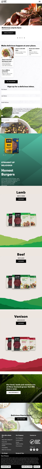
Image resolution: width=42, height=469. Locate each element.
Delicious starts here (11, 28)
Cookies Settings (5, 466)
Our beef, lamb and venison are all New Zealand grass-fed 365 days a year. (20, 387)
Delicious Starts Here (21, 415)
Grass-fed (4, 441)
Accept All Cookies (27, 466)
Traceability (5, 447)
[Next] (24, 38)
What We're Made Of (7, 439)
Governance (19, 446)
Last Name (4, 96)
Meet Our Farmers (6, 449)
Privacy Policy (15, 112)
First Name (4, 89)
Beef (21, 254)
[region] (21, 461)
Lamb (21, 192)
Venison (21, 316)
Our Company (19, 438)
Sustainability (19, 440)
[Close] (40, 456)
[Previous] (18, 38)
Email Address (5, 102)
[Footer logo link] (35, 441)
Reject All (36, 466)
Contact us (33, 435)
